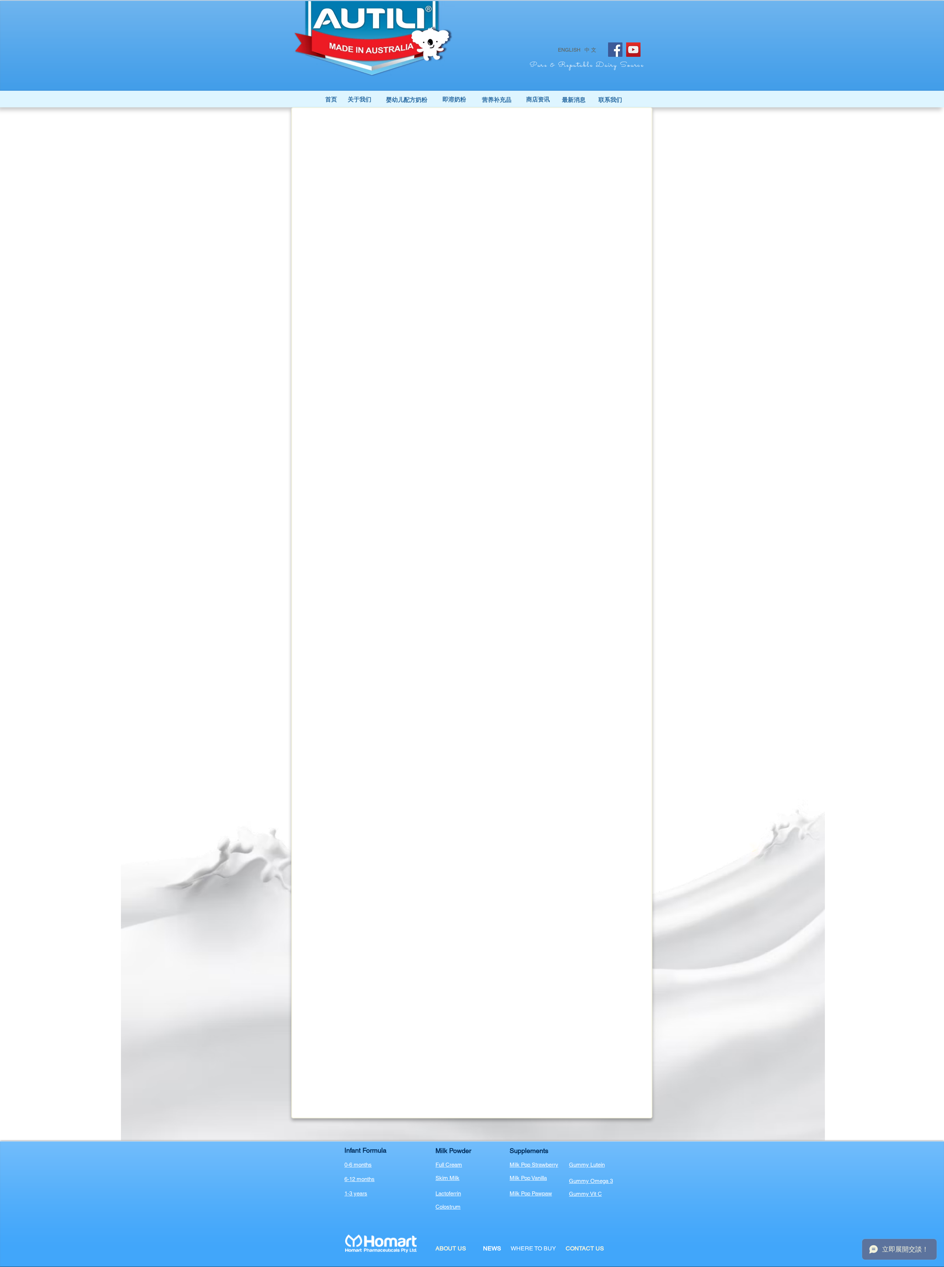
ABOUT (446, 1248)
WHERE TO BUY (533, 1248)
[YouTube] (633, 49)
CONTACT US (585, 1248)
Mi (513, 1178)
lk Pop (523, 1178)
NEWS (492, 1248)
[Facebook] (615, 49)
